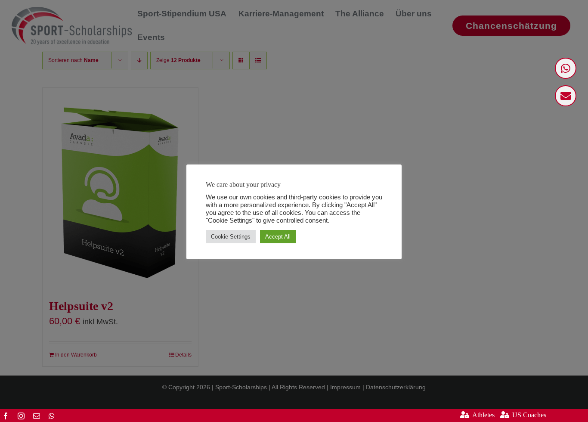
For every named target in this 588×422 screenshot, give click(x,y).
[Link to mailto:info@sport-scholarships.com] (565, 95)
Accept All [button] (278, 236)
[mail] (36, 416)
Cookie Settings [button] (231, 236)
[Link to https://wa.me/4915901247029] (565, 68)
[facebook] (5, 416)
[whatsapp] (52, 416)
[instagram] (21, 416)
